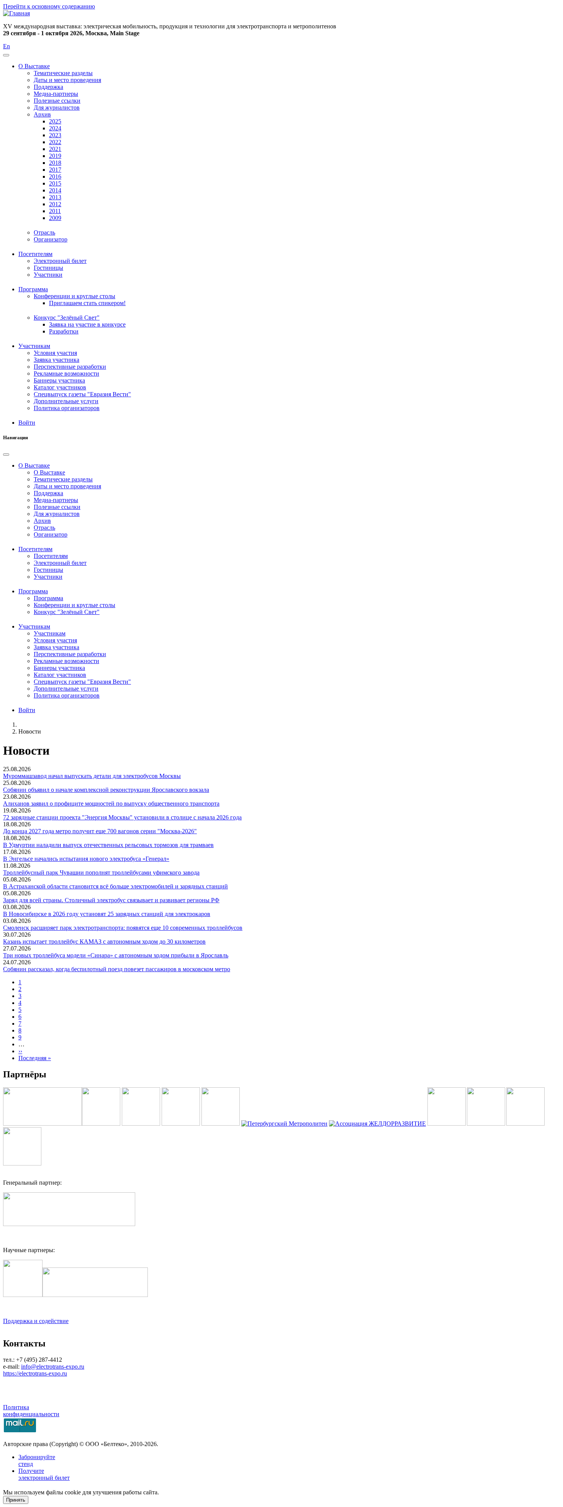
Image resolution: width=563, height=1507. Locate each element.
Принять (15, 1500)
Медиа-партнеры (56, 93)
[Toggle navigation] (6, 55)
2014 (55, 190)
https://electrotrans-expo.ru (35, 1373)
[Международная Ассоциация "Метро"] (101, 1123)
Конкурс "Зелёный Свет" (67, 612)
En (6, 46)
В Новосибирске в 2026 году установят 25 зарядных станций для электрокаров (106, 914)
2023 (55, 135)
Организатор (50, 239)
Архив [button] (42, 114)
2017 (55, 169)
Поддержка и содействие (36, 1321)
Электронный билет (60, 261)
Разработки (64, 331)
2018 (55, 162)
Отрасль (44, 232)
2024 (55, 128)
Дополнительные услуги (66, 401)
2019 (55, 156)
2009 (55, 218)
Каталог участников (60, 387)
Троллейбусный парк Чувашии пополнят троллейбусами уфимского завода (101, 872)
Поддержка (48, 87)
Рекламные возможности (66, 373)
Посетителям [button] (35, 254)
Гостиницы (48, 267)
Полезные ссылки (57, 100)
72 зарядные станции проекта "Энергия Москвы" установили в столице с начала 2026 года (122, 817)
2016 (55, 176)
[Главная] (16, 13)
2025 (55, 121)
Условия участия (55, 353)
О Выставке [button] (34, 66)
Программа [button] (33, 289)
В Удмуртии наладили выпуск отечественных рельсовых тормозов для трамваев (108, 845)
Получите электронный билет (44, 1474)
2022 (55, 142)
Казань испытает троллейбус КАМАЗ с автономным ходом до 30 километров (104, 941)
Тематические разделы (63, 73)
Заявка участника (56, 359)
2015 (55, 183)
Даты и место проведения (67, 80)
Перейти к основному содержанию (49, 6)
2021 (55, 149)
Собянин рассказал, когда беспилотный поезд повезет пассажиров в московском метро (116, 969)
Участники (48, 274)
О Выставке (49, 472)
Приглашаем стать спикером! (87, 303)
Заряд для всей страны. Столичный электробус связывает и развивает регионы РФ (111, 900)
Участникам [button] (34, 346)
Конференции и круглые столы (74, 605)
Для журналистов (57, 107)
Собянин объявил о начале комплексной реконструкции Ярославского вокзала (106, 789)
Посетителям (51, 556)
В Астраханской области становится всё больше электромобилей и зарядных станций (115, 886)
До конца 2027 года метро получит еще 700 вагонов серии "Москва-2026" (100, 831)
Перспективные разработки (70, 366)
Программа (48, 598)
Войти (26, 422)
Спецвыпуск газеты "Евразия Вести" (82, 394)
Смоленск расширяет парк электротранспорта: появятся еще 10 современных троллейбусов (122, 927)
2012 (55, 204)
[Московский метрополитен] (181, 1123)
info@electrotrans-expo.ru (52, 1366)
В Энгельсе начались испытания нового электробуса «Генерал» (86, 858)
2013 (55, 197)
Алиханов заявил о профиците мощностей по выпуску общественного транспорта (111, 803)
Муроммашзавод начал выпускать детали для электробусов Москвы (92, 776)
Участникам (49, 633)
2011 (55, 211)
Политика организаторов (67, 408)
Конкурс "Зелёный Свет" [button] (67, 317)
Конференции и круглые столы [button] (74, 296)
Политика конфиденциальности (31, 1410)
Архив (42, 520)
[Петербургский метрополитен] (284, 1123)
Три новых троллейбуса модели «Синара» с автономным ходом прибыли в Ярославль (115, 955)
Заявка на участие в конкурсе (87, 324)
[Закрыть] (6, 454)
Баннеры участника (59, 380)
